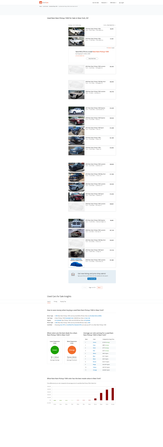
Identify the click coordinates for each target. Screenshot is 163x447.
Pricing (55, 301)
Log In (122, 2)
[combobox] (111, 25)
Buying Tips (63, 301)
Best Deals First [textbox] (110, 25)
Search (49, 301)
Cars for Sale (95, 2)
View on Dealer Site (75, 35)
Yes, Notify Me (92, 278)
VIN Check (112, 2)
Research (104, 2)
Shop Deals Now (92, 58)
